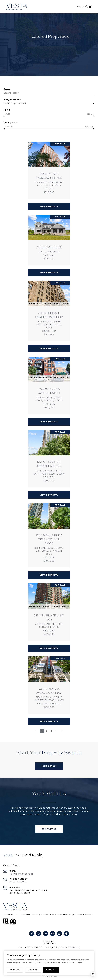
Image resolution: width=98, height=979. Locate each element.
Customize (33, 970)
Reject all (15, 970)
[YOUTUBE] (52, 933)
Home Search (49, 766)
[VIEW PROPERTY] (49, 204)
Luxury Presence (68, 947)
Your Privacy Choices (49, 976)
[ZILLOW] (59, 933)
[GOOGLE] (66, 933)
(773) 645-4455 (18, 882)
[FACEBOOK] (31, 933)
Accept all (51, 970)
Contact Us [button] (49, 829)
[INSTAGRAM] (38, 933)
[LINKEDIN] (45, 933)
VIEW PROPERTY (49, 206)
